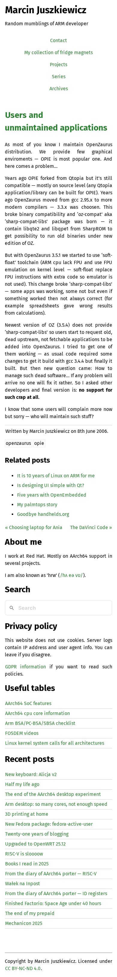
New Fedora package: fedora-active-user (49, 824)
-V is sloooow (24, 854)
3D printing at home (26, 814)
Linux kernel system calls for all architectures (54, 743)
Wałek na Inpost (22, 883)
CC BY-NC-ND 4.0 (22, 968)
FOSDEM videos (21, 733)
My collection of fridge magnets (58, 52)
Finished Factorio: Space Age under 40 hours (53, 903)
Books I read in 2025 (27, 864)
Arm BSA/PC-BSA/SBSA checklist (40, 723)
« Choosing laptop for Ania (33, 527)
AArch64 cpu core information (37, 713)
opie (39, 443)
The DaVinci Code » (91, 527)
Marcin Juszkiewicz (45, 10)
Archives (59, 88)
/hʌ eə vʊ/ (71, 575)
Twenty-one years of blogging (36, 834)
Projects (58, 64)
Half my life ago (22, 784)
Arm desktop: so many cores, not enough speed (56, 804)
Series (58, 76)
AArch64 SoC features (28, 703)
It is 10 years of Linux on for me (56, 476)
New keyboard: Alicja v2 (31, 774)
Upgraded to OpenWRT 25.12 (35, 844)
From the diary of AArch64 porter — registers (56, 893)
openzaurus (18, 443)
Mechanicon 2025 (23, 923)
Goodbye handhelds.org (43, 514)
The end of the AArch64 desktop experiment (53, 794)
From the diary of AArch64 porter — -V (51, 874)
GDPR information (25, 667)
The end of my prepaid (30, 913)
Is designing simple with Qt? (50, 485)
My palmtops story (37, 504)
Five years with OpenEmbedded (51, 495)
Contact (58, 40)
